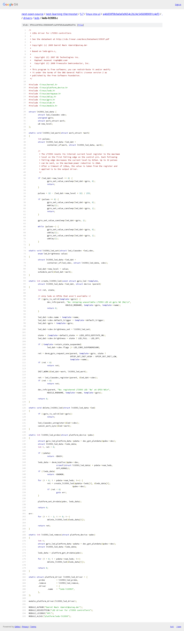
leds (36, 18)
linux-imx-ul (93, 14)
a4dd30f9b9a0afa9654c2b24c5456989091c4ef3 (131, 14)
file (80, 25)
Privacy (25, 626)
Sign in (178, 4)
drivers (27, 18)
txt (172, 626)
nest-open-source (32, 14)
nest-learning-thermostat (62, 14)
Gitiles (17, 626)
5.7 (82, 14)
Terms (33, 626)
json (179, 626)
